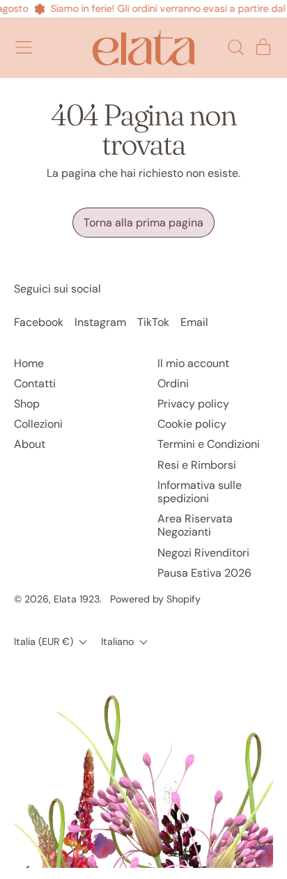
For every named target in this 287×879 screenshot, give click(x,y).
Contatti (35, 383)
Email (194, 322)
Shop (27, 403)
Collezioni (38, 424)
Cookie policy (191, 424)
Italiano (117, 641)
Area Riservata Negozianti (195, 525)
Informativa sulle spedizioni (199, 492)
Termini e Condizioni (208, 444)
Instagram (100, 322)
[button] (235, 47)
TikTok (153, 322)
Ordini (173, 383)
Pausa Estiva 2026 (204, 573)
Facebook (38, 322)
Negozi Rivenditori (203, 552)
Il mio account (193, 363)
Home (29, 363)
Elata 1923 (77, 599)
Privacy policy (193, 403)
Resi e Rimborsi (196, 465)
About (29, 444)
